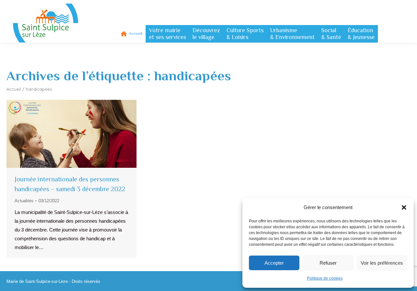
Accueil (14, 89)
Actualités (24, 200)
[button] (404, 207)
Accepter (274, 263)
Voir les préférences (382, 263)
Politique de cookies (325, 278)
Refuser (328, 263)
